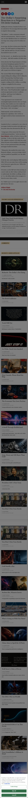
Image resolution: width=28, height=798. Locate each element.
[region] (14, 786)
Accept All (14, 795)
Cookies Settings (14, 786)
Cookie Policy (7, 783)
